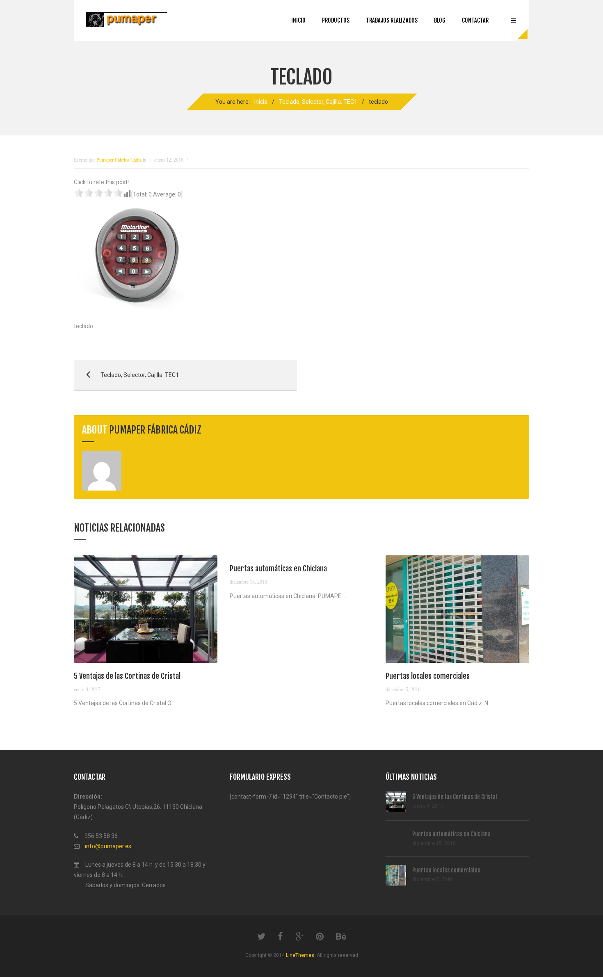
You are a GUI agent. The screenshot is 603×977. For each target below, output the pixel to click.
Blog (439, 20)
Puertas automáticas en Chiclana (278, 568)
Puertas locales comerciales (428, 675)
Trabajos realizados (392, 20)
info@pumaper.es (108, 846)
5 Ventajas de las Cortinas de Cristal (127, 675)
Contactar (475, 20)
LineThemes (300, 955)
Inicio (298, 20)
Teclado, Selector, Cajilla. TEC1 (318, 101)
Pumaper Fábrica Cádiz (155, 430)
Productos (335, 20)
